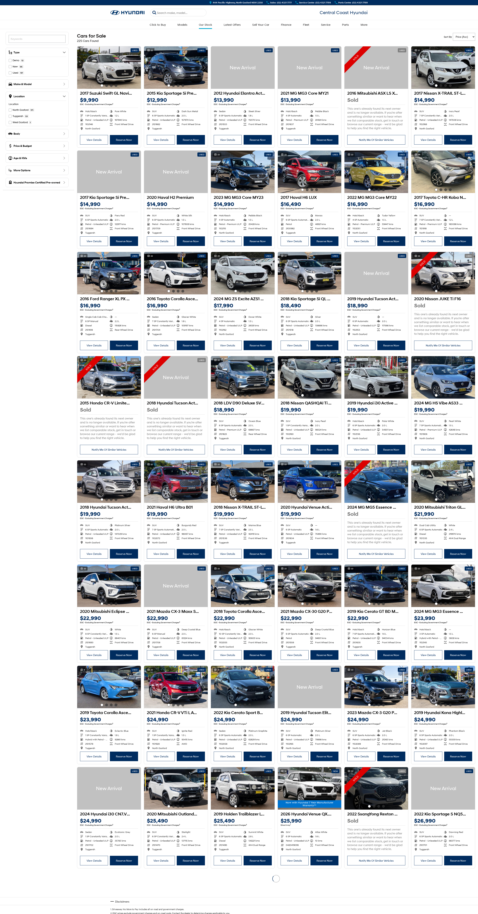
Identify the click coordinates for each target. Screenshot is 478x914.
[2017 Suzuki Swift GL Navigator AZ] (109, 67)
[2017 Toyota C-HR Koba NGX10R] (443, 172)
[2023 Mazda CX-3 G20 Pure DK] (376, 687)
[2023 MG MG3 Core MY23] (243, 172)
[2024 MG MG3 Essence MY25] (443, 586)
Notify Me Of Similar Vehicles (376, 139)
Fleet (306, 24)
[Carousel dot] (101, 85)
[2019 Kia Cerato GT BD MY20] (376, 586)
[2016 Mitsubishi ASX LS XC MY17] (376, 67)
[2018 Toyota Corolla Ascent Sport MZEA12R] (243, 586)
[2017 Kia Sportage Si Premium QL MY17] (109, 172)
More (364, 24)
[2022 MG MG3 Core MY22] (376, 172)
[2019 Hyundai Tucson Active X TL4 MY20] (376, 273)
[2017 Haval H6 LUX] (309, 172)
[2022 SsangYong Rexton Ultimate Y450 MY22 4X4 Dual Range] (376, 788)
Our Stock (205, 24)
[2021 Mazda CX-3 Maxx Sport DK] (176, 586)
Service (326, 24)
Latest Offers (232, 24)
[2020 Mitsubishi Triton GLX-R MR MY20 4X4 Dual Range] (443, 481)
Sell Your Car (260, 24)
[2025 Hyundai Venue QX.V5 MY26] (176, 892)
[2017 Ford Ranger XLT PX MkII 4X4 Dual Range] (109, 892)
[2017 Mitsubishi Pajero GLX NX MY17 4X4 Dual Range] (309, 892)
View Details (94, 139)
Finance (286, 24)
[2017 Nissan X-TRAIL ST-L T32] (443, 67)
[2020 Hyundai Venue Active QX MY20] (309, 481)
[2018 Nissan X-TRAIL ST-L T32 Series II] (243, 481)
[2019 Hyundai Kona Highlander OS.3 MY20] (443, 687)
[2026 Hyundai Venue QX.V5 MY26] (309, 788)
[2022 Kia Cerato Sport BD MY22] (243, 687)
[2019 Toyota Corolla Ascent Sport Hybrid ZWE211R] (109, 687)
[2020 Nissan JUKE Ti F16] (443, 273)
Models (182, 24)
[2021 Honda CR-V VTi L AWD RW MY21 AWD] (176, 687)
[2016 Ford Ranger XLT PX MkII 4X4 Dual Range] (243, 892)
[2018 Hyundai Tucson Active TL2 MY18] (176, 377)
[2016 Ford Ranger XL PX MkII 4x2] (109, 273)
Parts (345, 24)
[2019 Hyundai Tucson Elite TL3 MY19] (309, 687)
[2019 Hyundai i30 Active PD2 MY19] (376, 377)
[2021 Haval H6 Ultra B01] (176, 481)
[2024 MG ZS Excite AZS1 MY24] (243, 273)
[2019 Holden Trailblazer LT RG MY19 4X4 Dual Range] (243, 788)
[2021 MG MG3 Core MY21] (309, 67)
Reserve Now (124, 139)
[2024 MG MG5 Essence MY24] (376, 481)
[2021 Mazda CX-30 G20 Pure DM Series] (309, 586)
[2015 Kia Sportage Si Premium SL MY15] (176, 67)
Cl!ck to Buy (158, 24)
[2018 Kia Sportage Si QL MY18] (309, 273)
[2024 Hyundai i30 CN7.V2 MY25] (109, 788)
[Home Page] (127, 12)
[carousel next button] (137, 67)
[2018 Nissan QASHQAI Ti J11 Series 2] (309, 377)
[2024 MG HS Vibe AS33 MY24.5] (443, 377)
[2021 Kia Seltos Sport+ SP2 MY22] (376, 892)
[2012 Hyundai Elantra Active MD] (243, 67)
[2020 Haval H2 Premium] (176, 172)
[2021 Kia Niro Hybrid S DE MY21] (443, 892)
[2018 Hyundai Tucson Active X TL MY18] (109, 481)
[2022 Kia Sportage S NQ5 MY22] (443, 788)
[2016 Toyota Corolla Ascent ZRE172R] (176, 273)
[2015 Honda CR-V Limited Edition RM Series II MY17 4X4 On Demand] (109, 377)
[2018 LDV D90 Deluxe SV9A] (243, 377)
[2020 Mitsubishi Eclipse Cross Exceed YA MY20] (109, 586)
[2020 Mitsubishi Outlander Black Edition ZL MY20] (176, 788)
